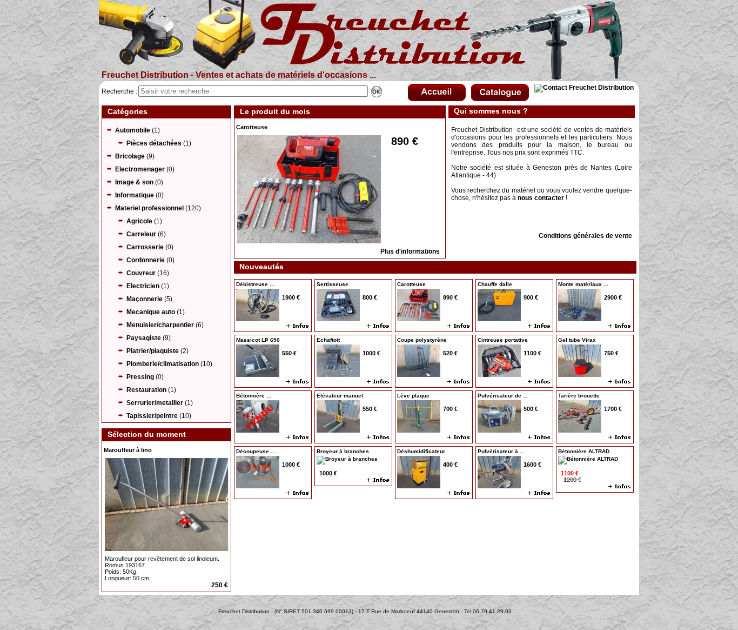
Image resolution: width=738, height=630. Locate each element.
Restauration (146, 390)
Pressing (140, 377)
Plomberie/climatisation (162, 364)
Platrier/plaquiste (152, 351)
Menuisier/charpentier (160, 325)
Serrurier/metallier (154, 403)
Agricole (139, 221)
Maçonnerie (144, 299)
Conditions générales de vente (585, 236)
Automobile (132, 130)
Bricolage (130, 156)
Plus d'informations (410, 251)
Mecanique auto (150, 312)
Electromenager (140, 169)
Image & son (134, 182)
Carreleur (141, 234)
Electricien (142, 286)
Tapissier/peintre (152, 416)
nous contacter (541, 198)
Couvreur (141, 273)
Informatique (134, 195)
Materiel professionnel (149, 208)
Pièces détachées (154, 143)
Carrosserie (145, 247)
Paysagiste (143, 338)
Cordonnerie (145, 260)
